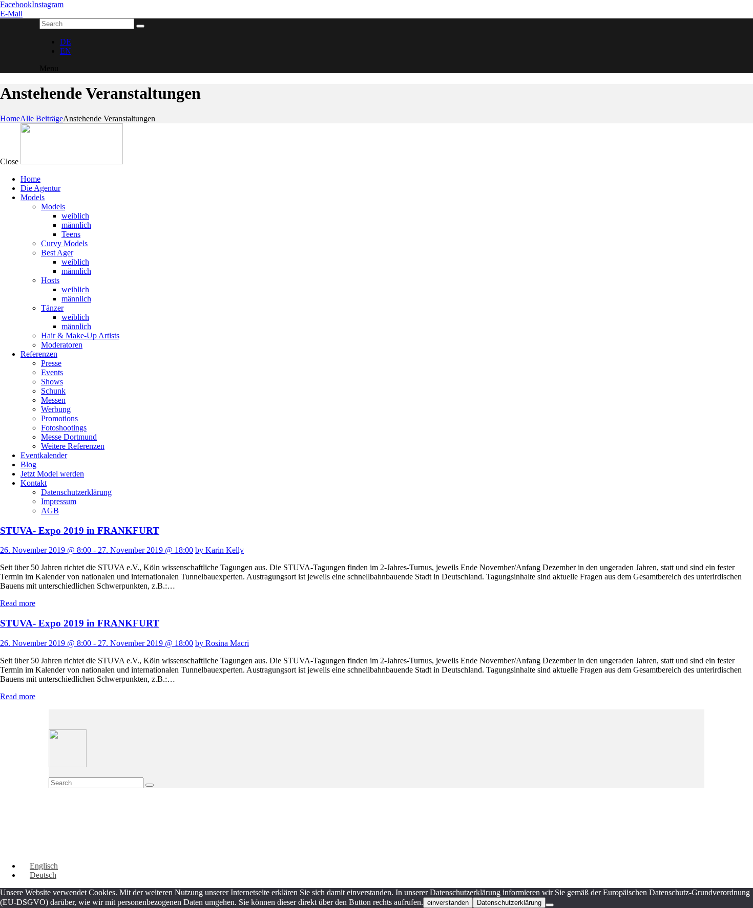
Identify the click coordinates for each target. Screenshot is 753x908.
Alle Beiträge (41, 118)
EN (65, 51)
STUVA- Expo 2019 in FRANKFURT (79, 530)
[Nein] (550, 904)
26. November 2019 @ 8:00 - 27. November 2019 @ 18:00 (96, 550)
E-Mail (11, 13)
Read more (17, 603)
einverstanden (448, 902)
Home (10, 118)
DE (65, 41)
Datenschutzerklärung (509, 902)
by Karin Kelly (219, 550)
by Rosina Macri (222, 643)
